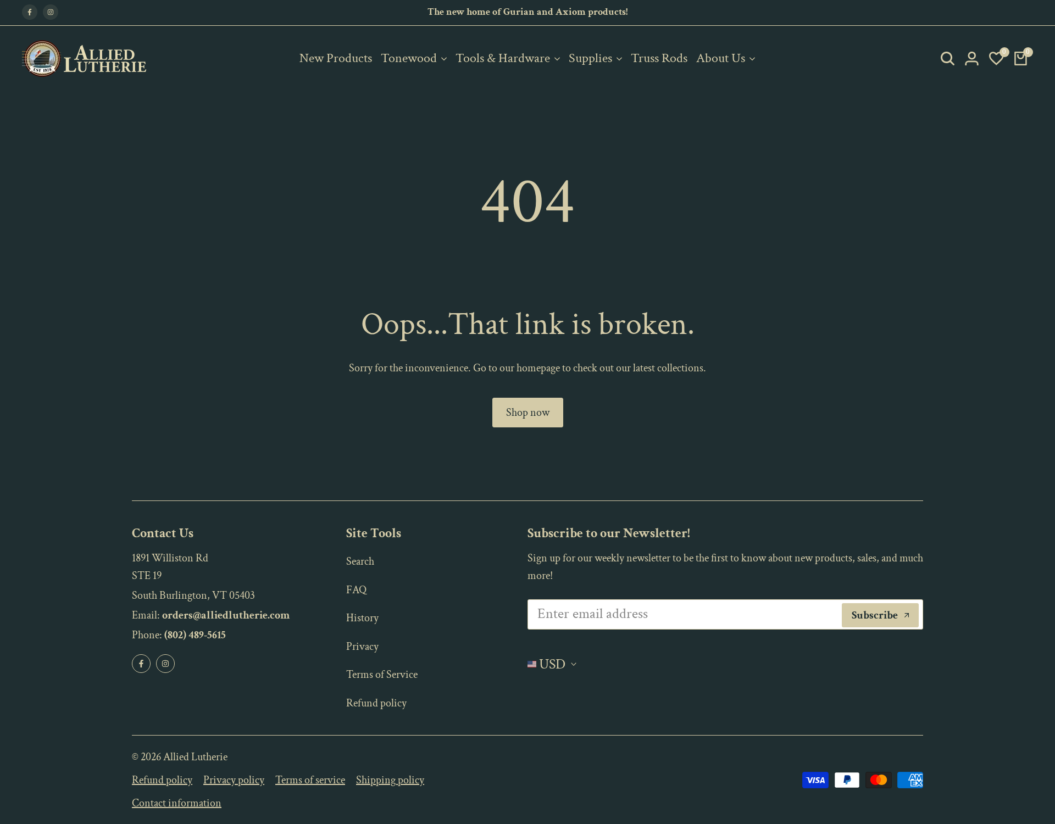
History (362, 618)
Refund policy (376, 703)
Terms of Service (382, 674)
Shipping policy (390, 780)
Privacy (362, 646)
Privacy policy (233, 780)
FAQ (356, 590)
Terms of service (310, 780)
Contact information (176, 803)
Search (360, 561)
